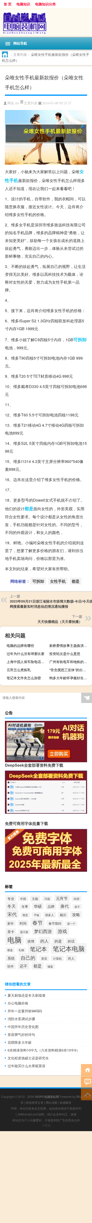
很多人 (49, 915)
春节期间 (55, 923)
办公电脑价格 (18, 1003)
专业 (10, 898)
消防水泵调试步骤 (21, 1018)
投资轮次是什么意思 (64, 653)
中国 (23, 898)
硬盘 (10, 950)
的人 (44, 941)
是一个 (71, 923)
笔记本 (38, 949)
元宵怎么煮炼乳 (19, 669)
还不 (23, 966)
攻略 (76, 914)
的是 (58, 941)
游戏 (62, 931)
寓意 (25, 915)
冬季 (25, 906)
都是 (29, 508)
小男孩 (46, 1125)
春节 (37, 922)
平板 (36, 915)
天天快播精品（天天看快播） (60, 621)
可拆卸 (80, 339)
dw (17, 103)
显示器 (24, 932)
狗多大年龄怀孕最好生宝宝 (70, 677)
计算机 (57, 958)
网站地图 (51, 1102)
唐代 (64, 906)
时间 (23, 923)
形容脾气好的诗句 (21, 1034)
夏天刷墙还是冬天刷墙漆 (26, 995)
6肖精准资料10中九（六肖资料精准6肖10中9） (44, 1050)
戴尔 (63, 915)
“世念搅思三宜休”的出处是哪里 (70, 669)
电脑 (14, 939)
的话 (71, 941)
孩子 (77, 906)
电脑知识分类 (45, 3)
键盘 (50, 966)
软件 (10, 966)
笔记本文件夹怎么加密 (24, 677)
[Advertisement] (46, 1177)
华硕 (38, 906)
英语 (44, 958)
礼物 (21, 950)
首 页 (8, 3)
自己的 (28, 957)
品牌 (51, 906)
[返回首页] (86, 1069)
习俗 (47, 898)
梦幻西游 (43, 931)
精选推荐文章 (34, 1102)
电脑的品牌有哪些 (20, 645)
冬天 (11, 906)
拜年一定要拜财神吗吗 (25, 1010)
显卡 (10, 931)
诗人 (71, 958)
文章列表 (20, 54)
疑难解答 (65, 1102)
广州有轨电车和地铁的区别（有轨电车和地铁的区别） (70, 661)
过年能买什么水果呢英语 (26, 1065)
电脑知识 (23, 3)
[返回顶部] (86, 1094)
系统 (11, 958)
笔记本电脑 (69, 948)
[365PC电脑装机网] (46, 22)
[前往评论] (86, 1081)
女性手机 (58, 581)
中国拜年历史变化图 (23, 1026)
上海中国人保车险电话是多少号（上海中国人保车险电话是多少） (27, 661)
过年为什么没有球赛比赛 (25, 653)
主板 (35, 898)
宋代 (12, 914)
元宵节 (62, 898)
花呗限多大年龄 (20, 1042)
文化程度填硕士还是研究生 (28, 1057)
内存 (76, 899)
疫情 (30, 941)
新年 (10, 923)
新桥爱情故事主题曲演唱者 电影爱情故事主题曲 (70, 645)
